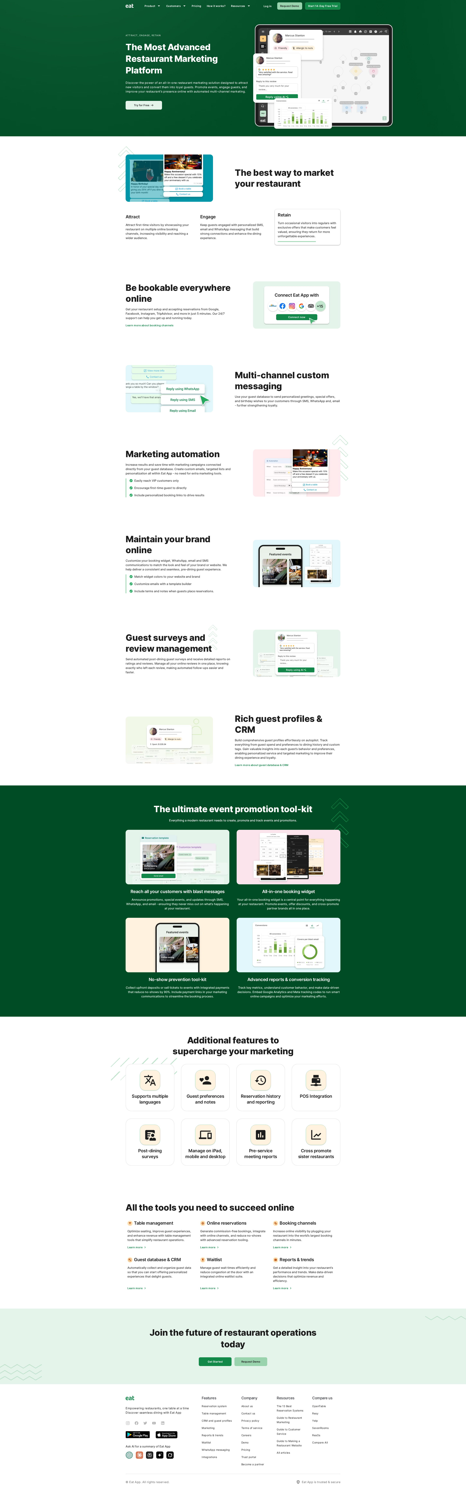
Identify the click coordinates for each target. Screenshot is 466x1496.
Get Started (215, 1361)
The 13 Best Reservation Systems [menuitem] (290, 1408)
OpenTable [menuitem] (319, 1406)
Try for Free (141, 105)
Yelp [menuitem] (315, 1420)
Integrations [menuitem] (209, 1457)
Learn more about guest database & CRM (262, 765)
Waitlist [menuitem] (206, 1442)
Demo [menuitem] (245, 1442)
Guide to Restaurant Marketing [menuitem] (289, 1420)
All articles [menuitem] (283, 1452)
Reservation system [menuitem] (214, 1406)
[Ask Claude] (139, 1455)
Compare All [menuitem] (320, 1442)
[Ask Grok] (170, 1455)
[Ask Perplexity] (149, 1455)
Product (150, 5)
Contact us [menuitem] (248, 1413)
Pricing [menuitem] (245, 1449)
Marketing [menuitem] (208, 1427)
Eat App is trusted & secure (321, 1482)
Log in (268, 6)
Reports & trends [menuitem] (212, 1435)
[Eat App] (130, 6)
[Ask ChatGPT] (129, 1455)
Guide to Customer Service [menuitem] (289, 1431)
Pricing (196, 5)
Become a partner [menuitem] (252, 1464)
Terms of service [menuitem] (251, 1427)
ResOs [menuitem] (316, 1435)
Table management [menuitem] (214, 1413)
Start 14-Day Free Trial (323, 5)
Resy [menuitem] (315, 1413)
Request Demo (289, 5)
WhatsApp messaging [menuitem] (216, 1449)
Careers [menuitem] (246, 1435)
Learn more (135, 1247)
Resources (238, 5)
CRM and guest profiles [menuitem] (217, 1420)
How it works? (216, 5)
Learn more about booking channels (150, 325)
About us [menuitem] (247, 1406)
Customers (173, 5)
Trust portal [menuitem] (248, 1457)
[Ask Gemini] (159, 1455)
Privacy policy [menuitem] (250, 1420)
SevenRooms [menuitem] (320, 1427)
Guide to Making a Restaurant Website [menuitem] (289, 1443)
